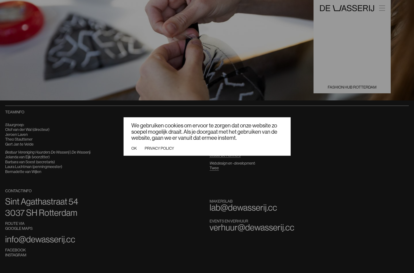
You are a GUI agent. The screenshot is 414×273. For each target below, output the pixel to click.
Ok (134, 148)
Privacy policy (159, 148)
